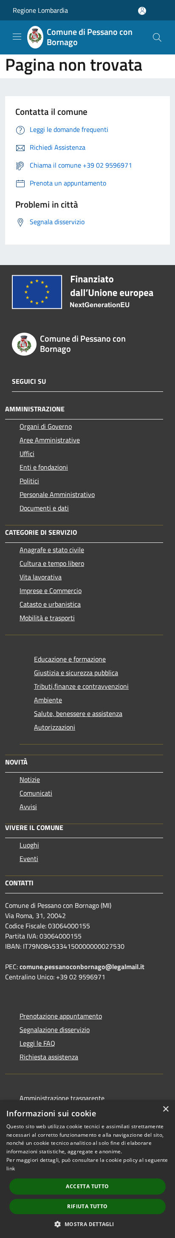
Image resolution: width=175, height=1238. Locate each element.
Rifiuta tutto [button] (87, 1206)
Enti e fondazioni (44, 467)
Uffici (27, 453)
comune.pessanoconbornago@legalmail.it (82, 966)
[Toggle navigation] (17, 36)
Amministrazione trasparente (62, 1098)
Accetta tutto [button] (87, 1186)
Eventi (29, 858)
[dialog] (87, 1169)
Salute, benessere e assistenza (78, 713)
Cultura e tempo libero (52, 563)
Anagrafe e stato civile (52, 550)
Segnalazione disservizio (55, 1029)
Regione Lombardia (40, 10)
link (10, 1168)
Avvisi (28, 807)
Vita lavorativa (41, 577)
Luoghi (29, 845)
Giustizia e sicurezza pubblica (76, 672)
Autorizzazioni (54, 727)
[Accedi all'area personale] (142, 11)
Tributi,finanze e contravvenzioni (81, 686)
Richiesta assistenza (49, 1057)
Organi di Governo (46, 426)
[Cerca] (157, 37)
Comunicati (36, 793)
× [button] (165, 1109)
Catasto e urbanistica (50, 604)
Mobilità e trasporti (47, 618)
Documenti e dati (44, 508)
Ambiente (48, 700)
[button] (87, 1224)
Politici (29, 481)
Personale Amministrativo (57, 494)
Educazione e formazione (70, 659)
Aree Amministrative (50, 440)
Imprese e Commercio (51, 590)
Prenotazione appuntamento (61, 1016)
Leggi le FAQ (37, 1043)
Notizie (30, 779)
